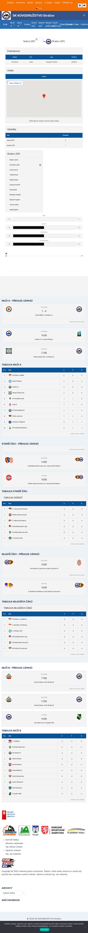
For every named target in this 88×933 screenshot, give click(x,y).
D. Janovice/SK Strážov (20, 509)
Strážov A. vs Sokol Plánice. (44, 339)
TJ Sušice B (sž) (17, 538)
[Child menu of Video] (75, 24)
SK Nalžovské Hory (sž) (20, 532)
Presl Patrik (13, 190)
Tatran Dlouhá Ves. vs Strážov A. (44, 357)
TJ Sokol (48, 2)
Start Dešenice (17, 788)
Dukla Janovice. (17, 416)
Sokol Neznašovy (18, 776)
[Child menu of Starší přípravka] (54, 24)
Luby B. (14, 404)
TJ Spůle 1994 (16, 794)
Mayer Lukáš (14, 160)
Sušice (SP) (10, 140)
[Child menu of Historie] (82, 24)
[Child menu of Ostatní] (68, 24)
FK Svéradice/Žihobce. (19, 428)
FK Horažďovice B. (18, 398)
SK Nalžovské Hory (18, 747)
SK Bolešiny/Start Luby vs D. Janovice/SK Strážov (44, 466)
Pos (4, 370)
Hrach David (14, 170)
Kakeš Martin (14, 210)
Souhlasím (44, 929)
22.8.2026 (44, 307)
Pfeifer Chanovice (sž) (19, 515)
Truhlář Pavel (14, 175)
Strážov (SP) (11, 145)
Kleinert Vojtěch (15, 200)
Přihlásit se (67, 2)
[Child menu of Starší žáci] (33, 24)
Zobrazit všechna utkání (76, 322)
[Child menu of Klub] (5, 24)
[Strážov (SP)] (6, 254)
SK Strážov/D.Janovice (19, 648)
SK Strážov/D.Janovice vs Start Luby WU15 (44, 568)
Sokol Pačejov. (17, 381)
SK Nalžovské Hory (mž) (20, 642)
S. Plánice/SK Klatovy (19, 520)
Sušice (44, 76)
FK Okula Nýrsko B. (18, 410)
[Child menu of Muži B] (19, 24)
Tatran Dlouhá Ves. (18, 393)
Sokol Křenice (16, 764)
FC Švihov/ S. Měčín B (19, 619)
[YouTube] (84, 5)
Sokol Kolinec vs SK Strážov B (44, 682)
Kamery (38, 2)
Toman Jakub (14, 204)
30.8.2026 (44, 331)
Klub (9, 370)
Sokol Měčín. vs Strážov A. (44, 315)
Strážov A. (15, 387)
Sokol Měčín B (17, 770)
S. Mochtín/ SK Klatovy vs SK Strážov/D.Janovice (44, 591)
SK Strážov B (16, 753)
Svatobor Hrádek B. (18, 422)
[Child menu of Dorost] (26, 24)
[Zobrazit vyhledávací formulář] (84, 15)
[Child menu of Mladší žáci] (40, 24)
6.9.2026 (44, 583)
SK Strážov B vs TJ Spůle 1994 (44, 723)
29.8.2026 (44, 458)
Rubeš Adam (14, 180)
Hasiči (57, 2)
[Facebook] (80, 5)
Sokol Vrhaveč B (17, 782)
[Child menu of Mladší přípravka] (47, 24)
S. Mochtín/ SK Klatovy (19, 625)
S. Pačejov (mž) (17, 631)
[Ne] (85, 927)
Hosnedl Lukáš (15, 165)
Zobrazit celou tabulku (77, 434)
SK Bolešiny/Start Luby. (20, 637)
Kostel (30, 2)
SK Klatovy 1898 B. (18, 375)
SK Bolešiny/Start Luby (19, 526)
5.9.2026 (44, 349)
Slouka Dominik (15, 185)
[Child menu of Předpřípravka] (61, 24)
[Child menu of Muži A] (12, 24)
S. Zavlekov (16, 741)
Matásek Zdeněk (15, 195)
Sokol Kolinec (16, 759)
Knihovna (20, 2)
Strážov (10, 2)
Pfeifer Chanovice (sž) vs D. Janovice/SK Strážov (44, 483)
